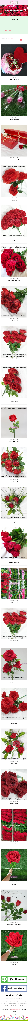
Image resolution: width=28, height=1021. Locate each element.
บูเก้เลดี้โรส (14, 763)
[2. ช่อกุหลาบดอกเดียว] (14, 100)
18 (13, 40)
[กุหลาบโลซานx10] (14, 462)
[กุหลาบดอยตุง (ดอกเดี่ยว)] (14, 261)
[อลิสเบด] (14, 865)
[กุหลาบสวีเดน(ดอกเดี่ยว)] (14, 301)
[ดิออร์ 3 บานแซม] (14, 664)
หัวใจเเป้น (14, 844)
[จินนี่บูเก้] (14, 503)
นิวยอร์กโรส (14, 723)
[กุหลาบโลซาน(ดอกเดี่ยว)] (14, 422)
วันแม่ (6, 29)
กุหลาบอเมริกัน (14, 361)
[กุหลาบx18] (14, 221)
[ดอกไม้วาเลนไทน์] (14, 583)
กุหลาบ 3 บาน (14, 200)
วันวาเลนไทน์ (8, 31)
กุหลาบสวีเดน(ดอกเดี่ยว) (14, 321)
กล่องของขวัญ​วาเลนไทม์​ (14, 160)
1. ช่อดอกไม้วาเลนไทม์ (14, 79)
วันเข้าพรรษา (8, 23)
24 (16, 40)
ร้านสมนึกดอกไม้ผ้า (15, 1009)
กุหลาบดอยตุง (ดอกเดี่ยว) (14, 280)
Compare (17, 77)
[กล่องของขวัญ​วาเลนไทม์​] (14, 141)
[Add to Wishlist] (14, 77)
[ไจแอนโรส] (14, 945)
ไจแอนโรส (14, 965)
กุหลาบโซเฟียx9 (14, 401)
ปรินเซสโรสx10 (14, 804)
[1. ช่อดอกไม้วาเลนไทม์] (14, 60)
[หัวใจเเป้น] (14, 825)
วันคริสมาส (7, 25)
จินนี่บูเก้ (14, 522)
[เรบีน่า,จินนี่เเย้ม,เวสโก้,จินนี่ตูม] (14, 905)
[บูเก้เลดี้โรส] (14, 744)
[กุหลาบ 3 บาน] (14, 181)
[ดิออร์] (14, 623)
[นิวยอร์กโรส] (14, 704)
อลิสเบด (14, 884)
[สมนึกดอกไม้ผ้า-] (14, 2)
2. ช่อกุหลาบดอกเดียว (14, 119)
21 (15, 40)
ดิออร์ (14, 643)
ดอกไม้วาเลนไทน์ (14, 602)
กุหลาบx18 (14, 240)
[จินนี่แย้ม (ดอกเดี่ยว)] (14, 543)
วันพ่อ (6, 27)
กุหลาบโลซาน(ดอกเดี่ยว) (14, 441)
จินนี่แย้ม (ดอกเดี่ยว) (14, 562)
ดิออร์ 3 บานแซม (14, 683)
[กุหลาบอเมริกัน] (14, 342)
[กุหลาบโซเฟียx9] (14, 382)
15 (12, 40)
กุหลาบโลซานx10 (14, 482)
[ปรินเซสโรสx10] (14, 784)
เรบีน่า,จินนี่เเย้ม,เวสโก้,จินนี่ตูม (14, 924)
